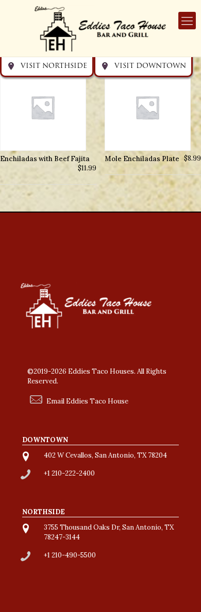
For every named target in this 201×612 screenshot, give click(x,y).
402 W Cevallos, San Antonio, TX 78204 (105, 455)
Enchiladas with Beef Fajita (45, 158)
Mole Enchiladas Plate (142, 158)
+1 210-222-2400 (69, 473)
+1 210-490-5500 (70, 555)
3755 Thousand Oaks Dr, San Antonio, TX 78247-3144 (109, 532)
